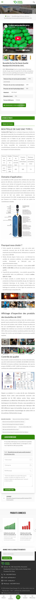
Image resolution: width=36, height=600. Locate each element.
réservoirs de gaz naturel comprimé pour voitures (13, 421)
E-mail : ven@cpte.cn (9, 580)
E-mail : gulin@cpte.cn (10, 577)
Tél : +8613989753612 (10, 574)
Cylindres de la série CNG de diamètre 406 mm (26, 533)
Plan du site (5, 590)
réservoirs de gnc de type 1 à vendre (21, 419)
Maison (8, 16)
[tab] (7, 124)
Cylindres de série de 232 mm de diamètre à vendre (10, 533)
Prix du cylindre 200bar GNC (25, 426)
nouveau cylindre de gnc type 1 (9, 426)
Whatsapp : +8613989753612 (12, 583)
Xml (11, 590)
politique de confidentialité (22, 590)
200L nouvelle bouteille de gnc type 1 (11, 429)
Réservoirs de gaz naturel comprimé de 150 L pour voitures (15, 432)
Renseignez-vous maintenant (15, 105)
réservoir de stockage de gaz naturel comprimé (13, 424)
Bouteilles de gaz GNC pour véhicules (20, 16)
